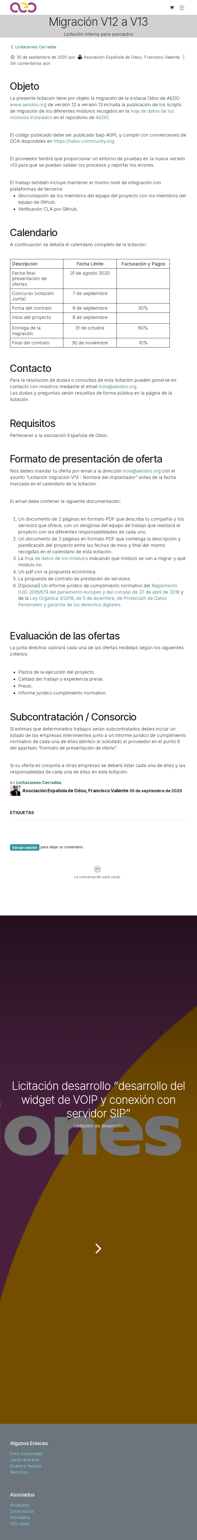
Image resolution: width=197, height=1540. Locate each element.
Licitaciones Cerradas (35, 46)
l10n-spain (20, 1523)
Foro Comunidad (26, 1453)
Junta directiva (24, 1459)
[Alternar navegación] (182, 7)
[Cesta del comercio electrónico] (171, 7)
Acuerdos (19, 1505)
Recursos (19, 1472)
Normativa (20, 1517)
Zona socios (22, 1511)
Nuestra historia (25, 1465)
